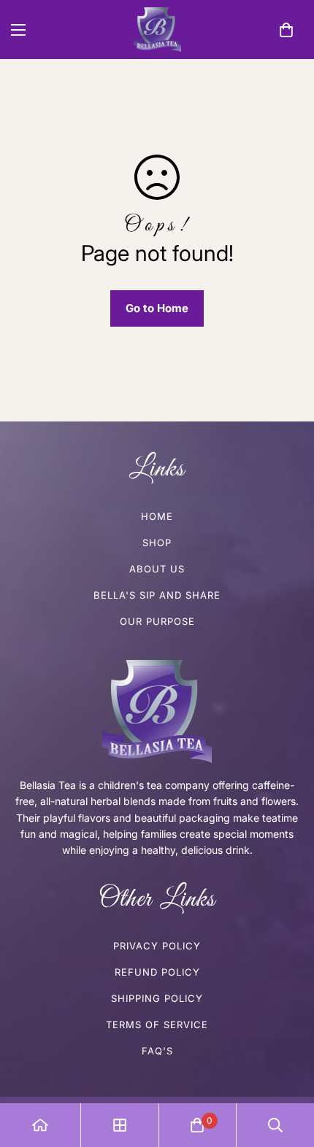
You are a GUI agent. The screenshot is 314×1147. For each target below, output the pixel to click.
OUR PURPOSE (157, 621)
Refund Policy (157, 972)
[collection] (119, 1125)
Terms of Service (157, 1024)
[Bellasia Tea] (157, 29)
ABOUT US (157, 569)
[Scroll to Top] (287, 1069)
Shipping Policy (157, 998)
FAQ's (157, 1051)
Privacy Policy (157, 946)
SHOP (157, 542)
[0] (286, 30)
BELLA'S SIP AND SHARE (157, 595)
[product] (40, 1125)
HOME (157, 516)
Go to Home (157, 308)
